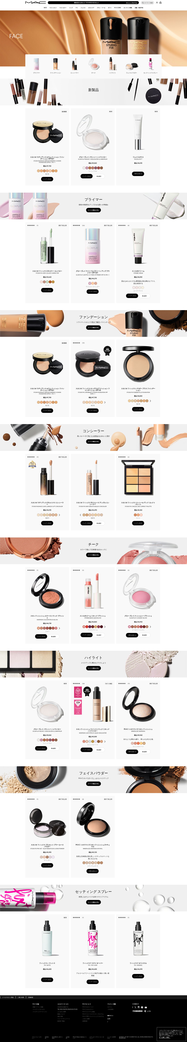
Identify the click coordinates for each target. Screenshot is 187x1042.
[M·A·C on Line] (142, 1007)
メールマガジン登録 (8, 997)
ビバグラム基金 (88, 1011)
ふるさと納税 (86, 1018)
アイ (77, 7)
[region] (171, 1034)
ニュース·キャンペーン (64, 1018)
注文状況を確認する (63, 1007)
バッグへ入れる (47, 179)
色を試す (99, 176)
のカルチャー (88, 1009)
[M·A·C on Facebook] (132, 1007)
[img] (47, 132)
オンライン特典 (128, 7)
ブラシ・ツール (101, 7)
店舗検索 (30, 997)
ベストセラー (63, 7)
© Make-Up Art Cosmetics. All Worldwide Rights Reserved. (136, 1037)
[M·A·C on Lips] (147, 1011)
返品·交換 (60, 1016)
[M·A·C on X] (135, 1007)
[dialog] (47, 159)
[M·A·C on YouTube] (146, 1007)
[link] (93, 210)
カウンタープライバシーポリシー (97, 1037)
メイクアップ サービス (39, 1009)
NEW (45, 7)
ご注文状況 (110, 1009)
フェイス (83, 7)
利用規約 (47, 1037)
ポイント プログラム (131, 2)
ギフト (110, 7)
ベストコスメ (53, 7)
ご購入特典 (21, 997)
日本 (108, 1018)
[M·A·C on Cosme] (137, 1011)
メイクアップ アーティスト (40, 1011)
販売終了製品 (61, 1021)
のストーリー (88, 1007)
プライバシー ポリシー (37, 1037)
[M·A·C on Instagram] (138, 1007)
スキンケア (91, 7)
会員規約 (68, 1037)
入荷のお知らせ (138, 173)
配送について (61, 1014)
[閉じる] (181, 1033)
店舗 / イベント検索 (38, 1007)
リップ (71, 7)
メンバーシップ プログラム (93, 1016)
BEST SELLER (63, 225)
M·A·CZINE (117, 7)
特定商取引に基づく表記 (57, 1037)
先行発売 (64, 111)
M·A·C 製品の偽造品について (79, 1037)
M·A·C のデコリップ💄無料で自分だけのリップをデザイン (87, 2)
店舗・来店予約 (139, 7)
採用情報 (84, 1021)
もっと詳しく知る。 (164, 1037)
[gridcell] (38, 170)
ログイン (109, 1007)
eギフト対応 (108, 683)
